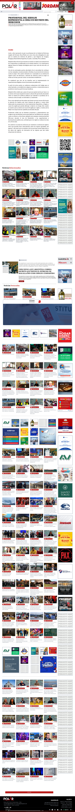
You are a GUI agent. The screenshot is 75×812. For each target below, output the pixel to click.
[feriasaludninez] (8, 570)
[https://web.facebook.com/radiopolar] (20, 4)
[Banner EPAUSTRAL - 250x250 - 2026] (65, 377)
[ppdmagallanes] (22, 722)
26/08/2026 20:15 (35, 688)
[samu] (9, 235)
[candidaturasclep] (50, 351)
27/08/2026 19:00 (35, 538)
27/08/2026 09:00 (7, 604)
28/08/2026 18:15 (34, 218)
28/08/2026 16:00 (47, 236)
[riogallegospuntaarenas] (36, 722)
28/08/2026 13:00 (23, 260)
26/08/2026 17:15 (7, 741)
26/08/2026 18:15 (21, 723)
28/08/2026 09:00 (7, 489)
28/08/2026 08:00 (21, 489)
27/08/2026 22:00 (49, 522)
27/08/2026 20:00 (21, 538)
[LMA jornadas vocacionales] (8, 722)
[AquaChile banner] (11, 672)
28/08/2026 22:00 (35, 352)
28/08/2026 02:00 (49, 506)
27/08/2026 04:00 (21, 620)
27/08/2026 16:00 (7, 571)
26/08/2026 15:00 (49, 741)
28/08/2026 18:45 (20, 218)
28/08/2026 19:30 (49, 370)
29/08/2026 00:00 (7, 352)
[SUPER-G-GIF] (65, 105)
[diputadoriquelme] (22, 235)
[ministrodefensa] (50, 570)
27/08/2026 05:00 (7, 620)
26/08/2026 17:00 (21, 741)
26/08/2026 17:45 (49, 723)
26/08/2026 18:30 (7, 723)
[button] (72, 2)
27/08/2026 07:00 (35, 604)
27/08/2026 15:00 (21, 571)
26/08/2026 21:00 (7, 688)
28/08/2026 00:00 (21, 522)
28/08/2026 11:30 (21, 473)
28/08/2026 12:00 (7, 473)
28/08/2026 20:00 (21, 370)
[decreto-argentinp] (10, 273)
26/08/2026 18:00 (35, 723)
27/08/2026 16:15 (49, 555)
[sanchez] (48, 672)
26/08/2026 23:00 (35, 637)
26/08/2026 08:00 (35, 776)
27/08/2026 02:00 (49, 620)
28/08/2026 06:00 (49, 489)
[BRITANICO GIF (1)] (65, 578)
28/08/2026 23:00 (21, 352)
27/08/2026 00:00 (21, 637)
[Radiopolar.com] (1, 11)
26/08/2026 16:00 (35, 741)
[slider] (8, 810)
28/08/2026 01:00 (7, 522)
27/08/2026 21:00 (7, 538)
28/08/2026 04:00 (21, 506)
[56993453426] (20, 2)
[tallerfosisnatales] (36, 235)
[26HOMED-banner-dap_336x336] (48, 444)
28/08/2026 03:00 (35, 506)
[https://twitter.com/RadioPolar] (20, 5)
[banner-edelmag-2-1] (11, 444)
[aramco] (36, 570)
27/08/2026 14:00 (49, 571)
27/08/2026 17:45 (49, 538)
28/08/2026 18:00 (47, 218)
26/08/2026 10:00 (7, 776)
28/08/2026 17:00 (34, 236)
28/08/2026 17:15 (20, 236)
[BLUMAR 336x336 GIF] (65, 394)
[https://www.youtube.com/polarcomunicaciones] (20, 9)
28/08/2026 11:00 (35, 473)
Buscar (71, 11)
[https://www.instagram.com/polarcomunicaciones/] (20, 8)
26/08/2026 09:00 (21, 776)
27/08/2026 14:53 (35, 571)
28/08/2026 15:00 (46, 296)
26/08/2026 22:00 (49, 637)
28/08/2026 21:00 (49, 352)
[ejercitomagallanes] (50, 235)
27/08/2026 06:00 (49, 604)
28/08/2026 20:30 (7, 370)
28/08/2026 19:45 (35, 370)
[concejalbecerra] (50, 722)
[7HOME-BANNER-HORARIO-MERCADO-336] (65, 432)
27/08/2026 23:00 (35, 522)
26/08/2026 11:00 (49, 758)
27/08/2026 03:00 (35, 620)
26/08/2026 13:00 (21, 758)
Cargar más (29, 792)
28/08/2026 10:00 (49, 473)
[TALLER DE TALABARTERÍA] (8, 351)
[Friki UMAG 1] (22, 351)
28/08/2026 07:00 (35, 489)
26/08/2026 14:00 (7, 758)
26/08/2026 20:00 (49, 688)
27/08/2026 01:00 (7, 637)
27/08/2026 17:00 (21, 555)
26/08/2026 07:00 (49, 776)
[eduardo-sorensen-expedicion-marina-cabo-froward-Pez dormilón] (36, 351)
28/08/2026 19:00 (6, 218)
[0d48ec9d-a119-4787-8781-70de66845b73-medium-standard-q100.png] (10, 8)
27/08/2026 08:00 (21, 604)
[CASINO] (65, 59)
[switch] (58, 809)
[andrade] (22, 570)
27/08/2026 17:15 (7, 555)
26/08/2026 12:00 (35, 758)
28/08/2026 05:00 (7, 506)
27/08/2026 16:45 (35, 555)
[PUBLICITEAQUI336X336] (65, 643)
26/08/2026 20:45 (21, 688)
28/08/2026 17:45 (6, 236)
